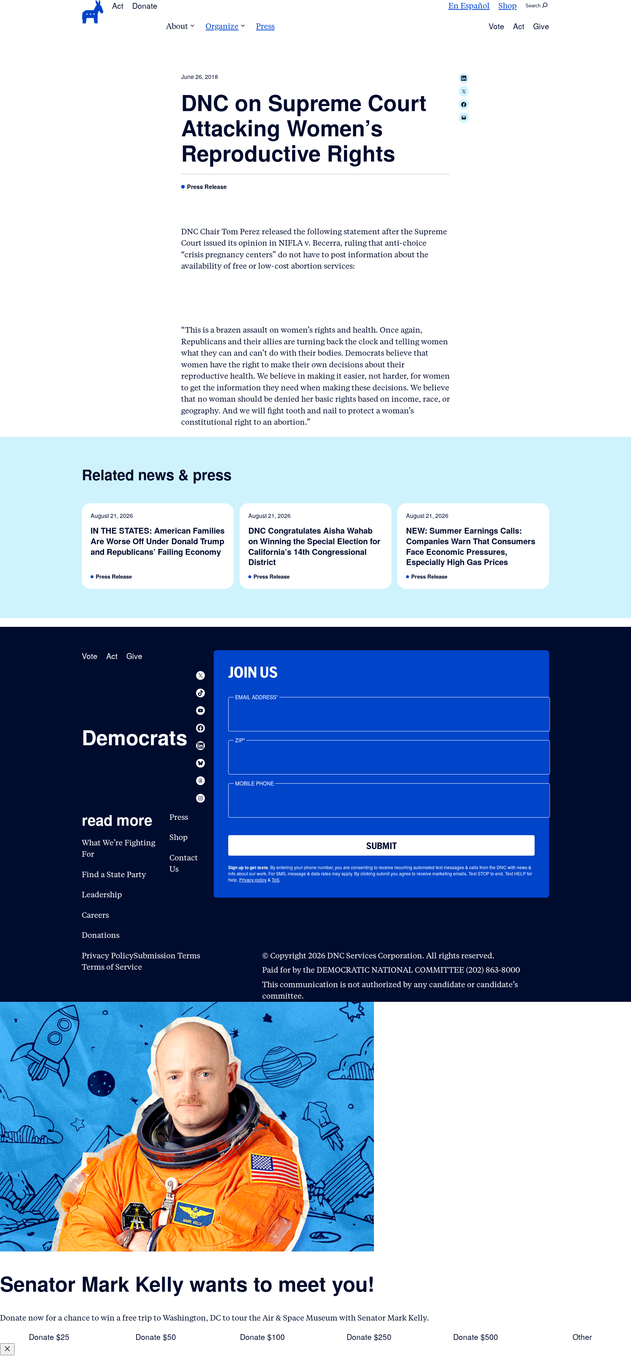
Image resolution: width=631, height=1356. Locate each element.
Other (582, 1336)
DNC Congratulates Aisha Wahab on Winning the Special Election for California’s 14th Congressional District (314, 546)
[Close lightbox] (7, 1349)
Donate (144, 5)
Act (117, 5)
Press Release (207, 187)
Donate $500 (475, 1336)
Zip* (240, 740)
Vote (496, 25)
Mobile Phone (254, 783)
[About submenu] (192, 26)
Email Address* (256, 697)
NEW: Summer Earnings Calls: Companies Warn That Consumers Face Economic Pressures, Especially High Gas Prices (470, 546)
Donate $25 (49, 1336)
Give (541, 25)
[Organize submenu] (242, 26)
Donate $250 (369, 1336)
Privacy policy (253, 879)
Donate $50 (155, 1336)
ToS (275, 879)
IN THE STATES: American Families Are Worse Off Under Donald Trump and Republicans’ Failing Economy (158, 541)
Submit (381, 846)
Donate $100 (262, 1336)
